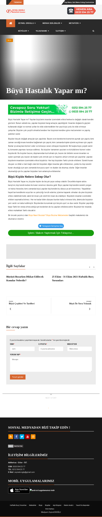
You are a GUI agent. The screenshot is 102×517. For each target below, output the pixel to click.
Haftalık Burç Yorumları (18, 505)
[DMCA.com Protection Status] (15, 446)
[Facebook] (16, 436)
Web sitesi (72, 344)
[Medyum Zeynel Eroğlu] (10, 23)
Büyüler (47, 505)
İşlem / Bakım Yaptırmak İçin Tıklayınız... (51, 233)
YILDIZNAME (41, 31)
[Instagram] (33, 436)
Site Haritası (49, 509)
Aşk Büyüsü (57, 505)
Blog (9, 40)
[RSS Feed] (10, 436)
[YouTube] (27, 436)
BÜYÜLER (22, 31)
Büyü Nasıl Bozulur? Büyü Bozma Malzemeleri (48, 215)
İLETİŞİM (60, 31)
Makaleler (32, 505)
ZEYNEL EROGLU (26, 23)
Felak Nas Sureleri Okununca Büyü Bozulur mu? (42, 2)
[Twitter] (22, 436)
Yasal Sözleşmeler (83, 505)
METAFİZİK (74, 23)
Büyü (40, 505)
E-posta (43, 344)
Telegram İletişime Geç (52, 226)
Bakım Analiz (68, 505)
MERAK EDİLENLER (51, 23)
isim (12, 344)
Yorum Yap (15, 355)
